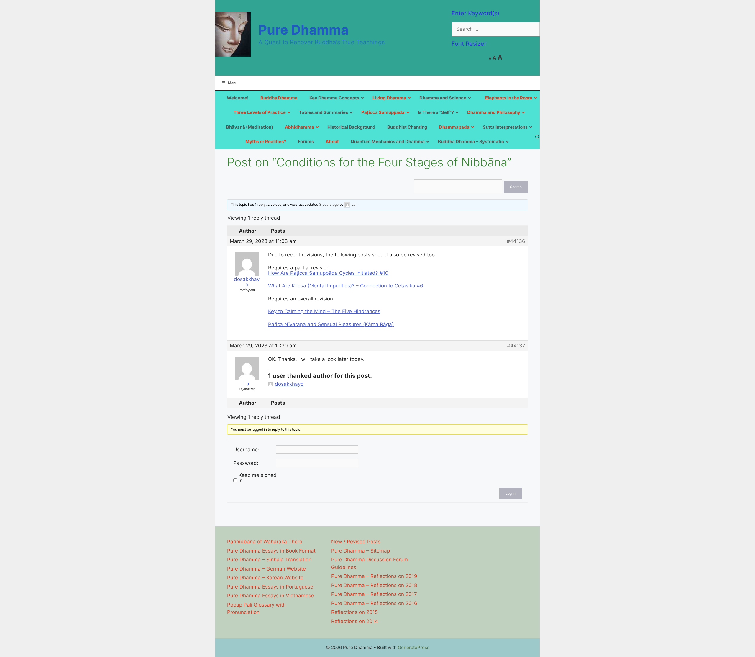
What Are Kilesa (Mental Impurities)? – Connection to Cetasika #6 (345, 286)
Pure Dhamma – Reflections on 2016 (374, 603)
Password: (245, 463)
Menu (232, 83)
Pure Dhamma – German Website (266, 569)
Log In (510, 493)
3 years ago (329, 204)
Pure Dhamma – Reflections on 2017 (374, 594)
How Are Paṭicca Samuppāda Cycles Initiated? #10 (328, 273)
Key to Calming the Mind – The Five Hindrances (324, 311)
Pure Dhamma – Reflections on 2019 (374, 576)
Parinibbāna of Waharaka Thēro (264, 542)
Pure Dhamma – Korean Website (265, 578)
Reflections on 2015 (354, 612)
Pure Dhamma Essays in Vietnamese (270, 596)
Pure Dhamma (303, 30)
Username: (246, 449)
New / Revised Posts (355, 542)
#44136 (516, 241)
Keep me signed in (258, 478)
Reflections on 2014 (354, 621)
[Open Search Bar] (537, 137)
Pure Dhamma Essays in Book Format (271, 551)
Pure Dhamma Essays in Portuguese (270, 587)
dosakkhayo (289, 384)
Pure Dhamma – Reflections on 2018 (374, 585)
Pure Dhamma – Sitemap (360, 551)
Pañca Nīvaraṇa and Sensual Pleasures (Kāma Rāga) (331, 324)
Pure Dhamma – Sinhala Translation (269, 560)
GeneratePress (413, 647)
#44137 (516, 345)
